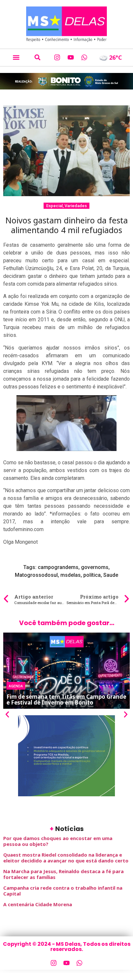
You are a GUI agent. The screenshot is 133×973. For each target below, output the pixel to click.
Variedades (76, 205)
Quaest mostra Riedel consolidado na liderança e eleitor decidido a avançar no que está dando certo (65, 857)
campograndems (58, 567)
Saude (110, 575)
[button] (16, 57)
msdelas (70, 575)
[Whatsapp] (84, 57)
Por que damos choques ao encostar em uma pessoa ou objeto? (57, 841)
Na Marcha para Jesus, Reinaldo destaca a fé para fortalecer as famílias (63, 874)
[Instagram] (57, 57)
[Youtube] (71, 57)
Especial (54, 205)
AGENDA (16, 685)
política (92, 575)
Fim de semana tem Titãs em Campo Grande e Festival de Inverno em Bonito (66, 699)
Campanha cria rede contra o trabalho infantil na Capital (62, 890)
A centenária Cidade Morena (37, 904)
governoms (94, 567)
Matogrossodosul (36, 575)
